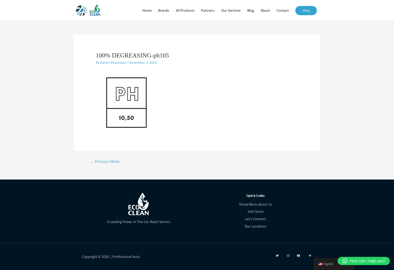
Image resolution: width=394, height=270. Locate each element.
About (265, 10)
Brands (163, 10)
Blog (250, 10)
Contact (283, 10)
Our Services (231, 10)
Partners (208, 10)
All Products (185, 10)
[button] (364, 261)
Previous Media (104, 161)
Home (147, 10)
